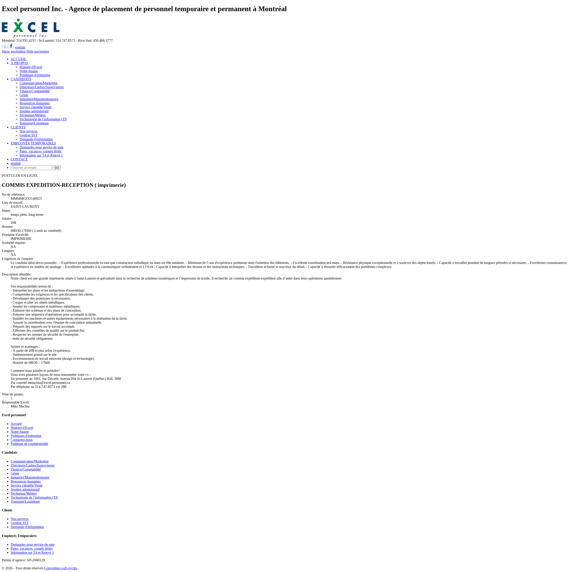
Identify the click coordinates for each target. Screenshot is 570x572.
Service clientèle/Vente (35, 107)
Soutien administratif (34, 111)
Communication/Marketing (38, 83)
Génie (24, 95)
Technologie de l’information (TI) (43, 119)
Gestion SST (29, 135)
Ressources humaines (35, 103)
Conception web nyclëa (60, 568)
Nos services (28, 131)
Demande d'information (36, 139)
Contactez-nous (22, 440)
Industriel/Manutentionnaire (39, 99)
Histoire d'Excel (31, 67)
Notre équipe (29, 71)
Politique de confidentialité (29, 444)
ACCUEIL (18, 59)
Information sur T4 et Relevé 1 (41, 155)
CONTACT (19, 159)
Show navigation (14, 51)
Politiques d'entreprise (35, 75)
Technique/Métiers (33, 115)
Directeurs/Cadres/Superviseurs (42, 87)
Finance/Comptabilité (35, 91)
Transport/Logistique (34, 123)
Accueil (16, 424)
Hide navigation (37, 51)
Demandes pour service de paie (41, 147)
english (20, 47)
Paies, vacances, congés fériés (40, 151)
